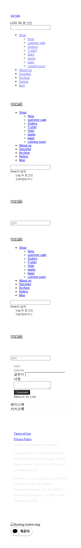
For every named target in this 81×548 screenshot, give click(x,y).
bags (31, 62)
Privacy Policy (23, 439)
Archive (24, 77)
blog (22, 85)
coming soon (36, 66)
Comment (22, 392)
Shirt (31, 54)
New (31, 39)
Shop (22, 35)
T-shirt (32, 50)
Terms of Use (22, 433)
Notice (24, 81)
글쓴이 (19, 374)
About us (25, 70)
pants (31, 58)
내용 (17, 379)
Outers (33, 46)
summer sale (36, 43)
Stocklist (25, 74)
